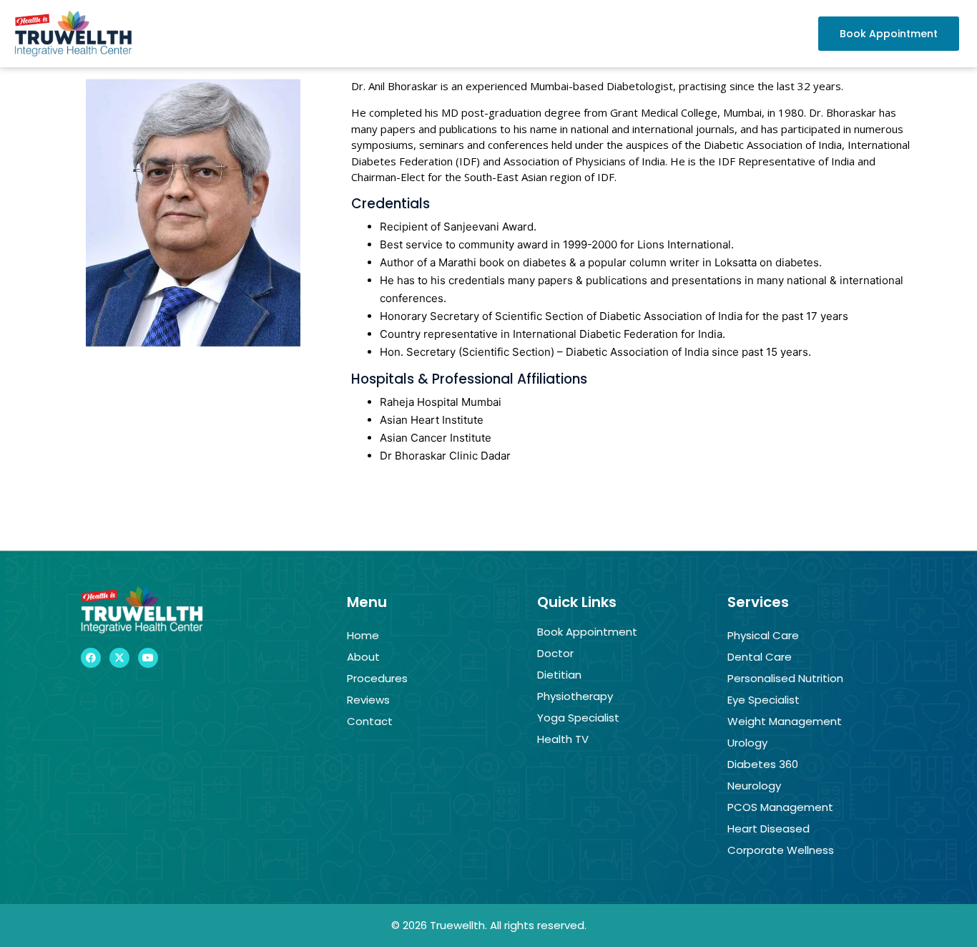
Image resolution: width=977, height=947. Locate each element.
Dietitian (559, 674)
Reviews (368, 699)
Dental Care (759, 656)
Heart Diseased (768, 828)
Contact (370, 721)
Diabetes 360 (762, 764)
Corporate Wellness (780, 850)
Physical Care (763, 635)
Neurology (754, 785)
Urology (747, 742)
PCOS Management (780, 807)
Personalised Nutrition (785, 678)
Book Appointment (587, 631)
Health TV (563, 739)
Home (363, 635)
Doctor (555, 653)
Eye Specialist (763, 699)
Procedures (377, 678)
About (363, 656)
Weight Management (784, 721)
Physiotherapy (575, 696)
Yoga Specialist (578, 717)
